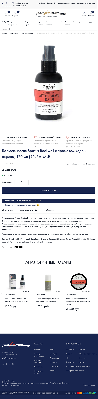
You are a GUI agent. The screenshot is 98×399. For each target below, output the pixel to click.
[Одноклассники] (18, 247)
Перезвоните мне (7, 6)
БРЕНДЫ (5, 22)
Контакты (91, 3)
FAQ (86, 3)
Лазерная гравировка (77, 3)
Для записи (41, 23)
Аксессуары (77, 22)
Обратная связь (72, 366)
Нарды (52, 370)
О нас (38, 3)
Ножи (62, 22)
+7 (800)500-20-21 (19, 6)
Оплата (43, 3)
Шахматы (85, 22)
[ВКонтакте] (16, 247)
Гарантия (69, 354)
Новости (82, 358)
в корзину (48, 190)
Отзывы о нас (84, 366)
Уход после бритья (27, 33)
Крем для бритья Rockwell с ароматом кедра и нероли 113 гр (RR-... (78, 301)
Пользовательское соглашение (45, 393)
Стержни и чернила (28, 23)
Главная (4, 33)
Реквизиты (70, 362)
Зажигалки (54, 366)
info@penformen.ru (21, 3)
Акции (81, 362)
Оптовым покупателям (61, 3)
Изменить (37, 201)
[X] (21, 247)
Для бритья (67, 23)
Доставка (50, 3)
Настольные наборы (50, 23)
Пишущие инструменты (12, 23)
